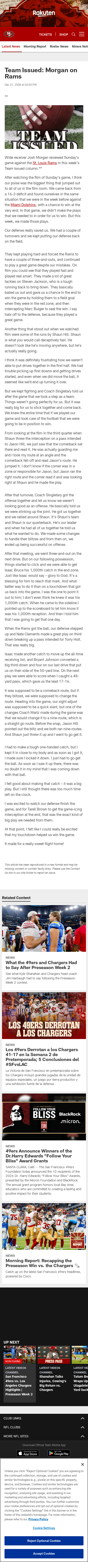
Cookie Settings (44, 1528)
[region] (44, 1510)
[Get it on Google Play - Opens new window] (58, 1455)
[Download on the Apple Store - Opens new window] (27, 1453)
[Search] (73, 34)
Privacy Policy (38, 1519)
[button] (20, 1374)
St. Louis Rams (45, 163)
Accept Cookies (44, 1553)
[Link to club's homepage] (9, 32)
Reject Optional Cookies (44, 1540)
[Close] (83, 1464)
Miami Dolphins (23, 205)
